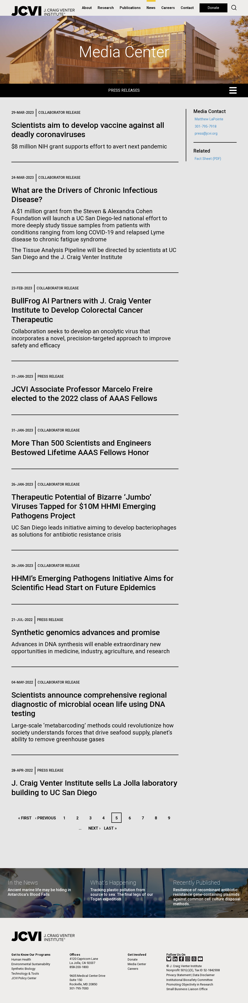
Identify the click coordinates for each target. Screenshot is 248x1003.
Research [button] (106, 8)
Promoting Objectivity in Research (189, 984)
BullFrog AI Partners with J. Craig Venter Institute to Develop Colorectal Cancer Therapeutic (81, 310)
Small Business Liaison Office (187, 989)
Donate (213, 8)
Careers (168, 8)
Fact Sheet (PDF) (208, 159)
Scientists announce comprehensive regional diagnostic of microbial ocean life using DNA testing (89, 704)
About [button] (87, 8)
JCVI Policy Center (23, 978)
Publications (130, 8)
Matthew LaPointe (209, 119)
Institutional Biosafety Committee (189, 980)
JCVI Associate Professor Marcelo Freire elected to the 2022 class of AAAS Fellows (84, 393)
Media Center (137, 964)
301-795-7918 (206, 126)
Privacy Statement (178, 975)
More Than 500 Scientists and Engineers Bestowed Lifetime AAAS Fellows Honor (81, 447)
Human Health (21, 959)
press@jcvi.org (206, 133)
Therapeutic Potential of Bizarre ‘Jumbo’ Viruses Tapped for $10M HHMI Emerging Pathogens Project (83, 506)
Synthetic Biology (23, 968)
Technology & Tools (25, 973)
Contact (187, 8)
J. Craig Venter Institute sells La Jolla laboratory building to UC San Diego (94, 787)
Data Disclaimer (204, 975)
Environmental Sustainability (30, 964)
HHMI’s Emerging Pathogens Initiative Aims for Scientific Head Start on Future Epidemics (92, 583)
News (151, 8)
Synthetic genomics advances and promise (85, 632)
